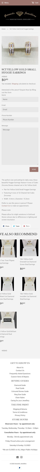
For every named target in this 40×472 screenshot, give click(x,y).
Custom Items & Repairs (20, 377)
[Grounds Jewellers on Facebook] (17, 458)
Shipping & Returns (20, 409)
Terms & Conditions (20, 412)
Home (3, 29)
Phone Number (7, 115)
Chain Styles (20, 398)
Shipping (15, 84)
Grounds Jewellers (20, 463)
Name (4, 95)
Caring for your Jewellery (20, 401)
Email (3, 105)
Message (5, 126)
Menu (6, 3)
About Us (20, 368)
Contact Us (20, 371)
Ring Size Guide (20, 394)
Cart (36, 3)
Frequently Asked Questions (20, 374)
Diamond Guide (20, 385)
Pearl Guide (20, 388)
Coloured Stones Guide (20, 391)
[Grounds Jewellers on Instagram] (21, 458)
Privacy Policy (20, 415)
